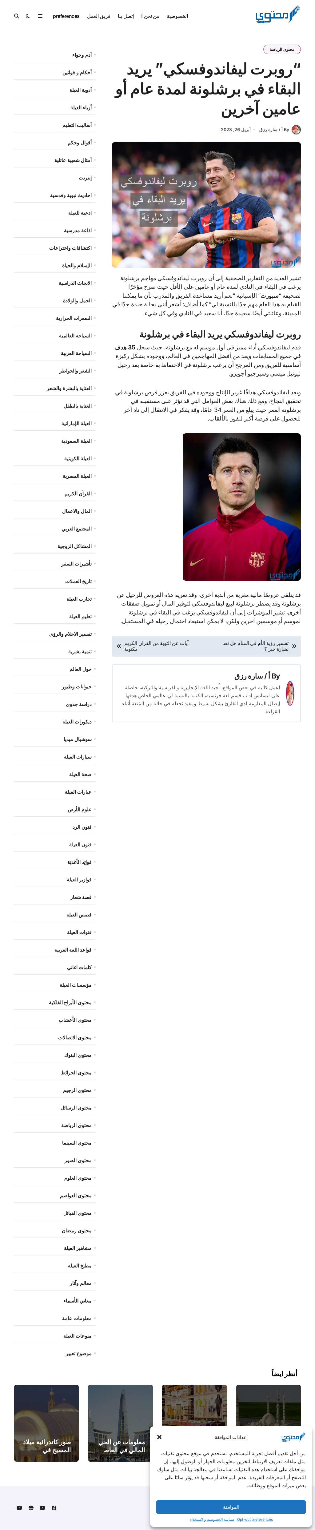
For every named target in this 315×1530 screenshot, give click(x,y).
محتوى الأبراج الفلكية (70, 1002)
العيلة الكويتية (78, 458)
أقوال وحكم (80, 142)
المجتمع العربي (77, 528)
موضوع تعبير (79, 1353)
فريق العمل (98, 16)
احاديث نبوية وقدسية (71, 195)
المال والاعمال (77, 511)
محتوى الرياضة (282, 49)
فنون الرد (82, 827)
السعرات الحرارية (74, 318)
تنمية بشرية (80, 651)
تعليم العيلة (80, 616)
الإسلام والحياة (77, 265)
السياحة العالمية (75, 335)
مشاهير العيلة (78, 1248)
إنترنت (85, 178)
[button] (159, 1437)
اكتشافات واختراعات (70, 248)
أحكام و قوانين (77, 72)
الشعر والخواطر (75, 371)
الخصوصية (177, 16)
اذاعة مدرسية (78, 230)
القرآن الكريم (78, 493)
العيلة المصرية (77, 476)
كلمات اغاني (79, 967)
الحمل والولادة (77, 300)
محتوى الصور (78, 1160)
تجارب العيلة (79, 599)
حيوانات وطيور (77, 686)
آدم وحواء (82, 55)
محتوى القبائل (77, 1213)
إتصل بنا (126, 16)
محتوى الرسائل (76, 1108)
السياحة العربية (76, 353)
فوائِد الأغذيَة (79, 862)
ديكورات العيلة (77, 722)
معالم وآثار (81, 1283)
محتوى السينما (77, 1143)
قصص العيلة (79, 915)
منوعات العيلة (77, 1336)
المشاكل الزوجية (75, 546)
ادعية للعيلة (80, 213)
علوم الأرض (80, 809)
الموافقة (231, 1507)
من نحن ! (150, 16)
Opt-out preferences (255, 1519)
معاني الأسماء (77, 1301)
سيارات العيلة (78, 757)
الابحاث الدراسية (75, 283)
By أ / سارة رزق (274, 129)
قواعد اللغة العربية (73, 950)
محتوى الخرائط (76, 1072)
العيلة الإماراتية (77, 423)
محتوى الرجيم (77, 1090)
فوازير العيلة (79, 879)
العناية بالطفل (78, 406)
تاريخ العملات (78, 581)
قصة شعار (81, 897)
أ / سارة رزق (252, 676)
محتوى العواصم (76, 1195)
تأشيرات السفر (76, 564)
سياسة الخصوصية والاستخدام (211, 1519)
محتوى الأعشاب (75, 1020)
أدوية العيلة (81, 90)
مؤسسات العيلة (76, 985)
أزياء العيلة (81, 107)
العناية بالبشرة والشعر (69, 388)
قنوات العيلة (79, 932)
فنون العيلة (80, 844)
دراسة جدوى (79, 704)
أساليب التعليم (77, 125)
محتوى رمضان (77, 1230)
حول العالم (81, 669)
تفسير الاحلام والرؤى (70, 634)
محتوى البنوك (78, 1055)
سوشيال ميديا (78, 739)
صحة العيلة (80, 774)
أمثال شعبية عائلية (73, 160)
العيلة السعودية (76, 441)
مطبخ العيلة (80, 1265)
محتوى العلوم (78, 1178)
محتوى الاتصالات (75, 1037)
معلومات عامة (77, 1318)
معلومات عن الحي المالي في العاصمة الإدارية (121, 1450)
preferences (66, 16)
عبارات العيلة (78, 792)
